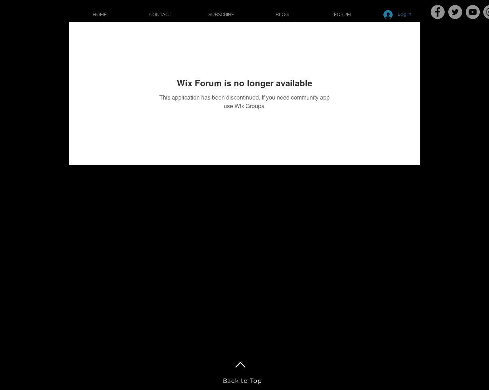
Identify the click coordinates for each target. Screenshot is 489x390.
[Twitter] (455, 12)
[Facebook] (438, 12)
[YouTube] (473, 12)
